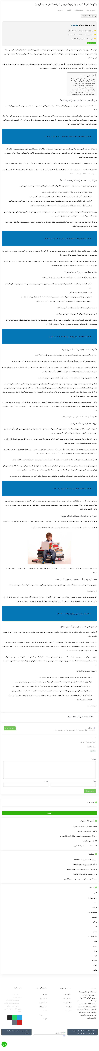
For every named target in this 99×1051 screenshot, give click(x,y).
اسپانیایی (94, 907)
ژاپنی (95, 951)
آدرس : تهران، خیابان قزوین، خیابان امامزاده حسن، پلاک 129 (12, 1009)
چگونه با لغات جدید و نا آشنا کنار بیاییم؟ (84, 85)
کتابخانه (44, 1010)
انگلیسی (69, 10)
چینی (95, 941)
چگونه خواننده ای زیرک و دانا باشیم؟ (83, 38)
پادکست (95, 926)
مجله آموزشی (67, 1002)
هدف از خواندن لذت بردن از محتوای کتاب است (81, 92)
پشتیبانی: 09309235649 (12, 1000)
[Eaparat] (14, 1022)
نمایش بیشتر (91, 43)
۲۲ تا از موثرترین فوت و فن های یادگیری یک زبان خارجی (66, 336)
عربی (95, 955)
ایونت (45, 1018)
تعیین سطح (43, 998)
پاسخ (92, 751)
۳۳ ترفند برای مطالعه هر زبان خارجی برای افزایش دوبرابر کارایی (63, 136)
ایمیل (46, 781)
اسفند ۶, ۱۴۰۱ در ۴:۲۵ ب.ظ (88, 742)
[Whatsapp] (14, 1017)
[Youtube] (19, 1022)
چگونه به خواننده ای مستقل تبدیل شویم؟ (83, 90)
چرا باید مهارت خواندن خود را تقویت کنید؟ (81, 30)
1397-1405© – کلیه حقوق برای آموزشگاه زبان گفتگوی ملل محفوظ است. (83, 1032)
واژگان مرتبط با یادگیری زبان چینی (87, 831)
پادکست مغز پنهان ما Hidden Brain (82, 859)
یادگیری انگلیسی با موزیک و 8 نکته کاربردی (85, 845)
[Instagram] (9, 1017)
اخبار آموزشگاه (92, 898)
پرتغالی (95, 931)
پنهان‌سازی (74, 25)
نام (94, 781)
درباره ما (68, 1006)
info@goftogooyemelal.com (11, 1003)
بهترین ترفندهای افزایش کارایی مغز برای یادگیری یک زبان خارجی (63, 238)
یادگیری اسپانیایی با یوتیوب (89, 841)
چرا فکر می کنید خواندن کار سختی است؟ (81, 34)
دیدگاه (93, 759)
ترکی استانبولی (92, 936)
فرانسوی (94, 960)
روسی (95, 946)
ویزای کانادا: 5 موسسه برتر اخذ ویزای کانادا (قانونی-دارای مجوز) (78, 836)
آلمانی (95, 893)
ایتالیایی (95, 922)
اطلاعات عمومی (92, 912)
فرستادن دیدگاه (9, 728)
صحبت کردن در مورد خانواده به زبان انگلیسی (77, 879)
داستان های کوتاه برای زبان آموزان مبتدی (83, 94)
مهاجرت (94, 970)
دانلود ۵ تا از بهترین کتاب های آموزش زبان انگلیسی (67, 488)
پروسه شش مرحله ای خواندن (86, 87)
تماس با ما (68, 1010)
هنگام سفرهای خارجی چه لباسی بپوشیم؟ (85, 826)
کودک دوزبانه (67, 998)
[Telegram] (19, 1017)
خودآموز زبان (67, 994)
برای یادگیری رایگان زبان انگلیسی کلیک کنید (70, 614)
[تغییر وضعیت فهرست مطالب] (93, 75)
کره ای (95, 965)
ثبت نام (44, 994)
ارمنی (95, 902)
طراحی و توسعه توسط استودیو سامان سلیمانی (18, 1032)
